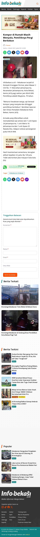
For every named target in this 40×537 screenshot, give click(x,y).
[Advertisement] (20, 196)
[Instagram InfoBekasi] (2, 507)
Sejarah (23, 9)
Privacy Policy (22, 517)
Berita (3, 9)
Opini (36, 9)
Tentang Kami (22, 512)
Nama (5, 249)
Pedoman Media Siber (24, 522)
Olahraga (16, 9)
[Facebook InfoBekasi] (8, 507)
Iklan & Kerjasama (23, 514)
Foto (10, 520)
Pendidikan (12, 517)
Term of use (21, 520)
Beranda (4, 512)
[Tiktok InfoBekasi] (5, 507)
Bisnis (9, 9)
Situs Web (6, 266)
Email (5, 257)
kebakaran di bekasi (16, 173)
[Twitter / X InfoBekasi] (11, 507)
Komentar (7, 225)
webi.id (27, 534)
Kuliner (30, 9)
